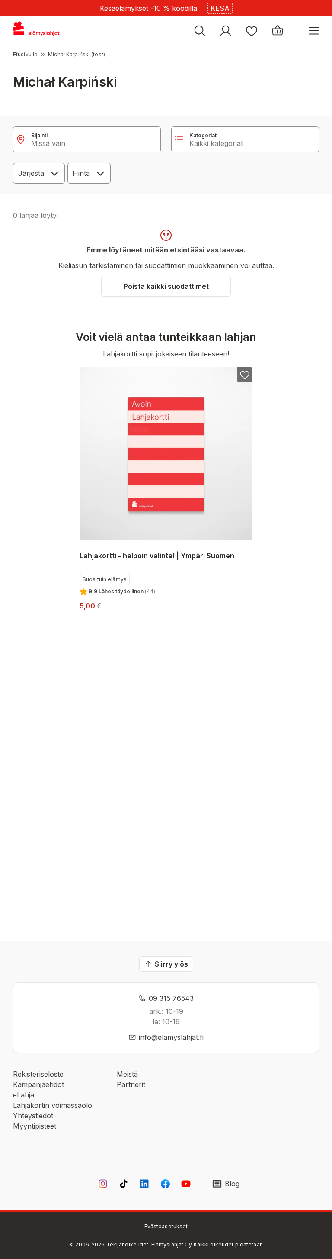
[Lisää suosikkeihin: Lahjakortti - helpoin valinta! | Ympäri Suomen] (244, 374)
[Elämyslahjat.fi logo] (37, 31)
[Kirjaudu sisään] (225, 30)
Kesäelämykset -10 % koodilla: (149, 8)
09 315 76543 (171, 998)
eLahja (23, 1095)
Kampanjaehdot (38, 1084)
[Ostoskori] (277, 30)
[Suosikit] (251, 30)
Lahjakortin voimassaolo (52, 1105)
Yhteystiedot (33, 1115)
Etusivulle (25, 54)
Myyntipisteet (34, 1126)
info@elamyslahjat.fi (171, 1037)
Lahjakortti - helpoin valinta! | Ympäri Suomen (157, 555)
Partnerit (131, 1084)
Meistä (127, 1074)
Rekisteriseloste (38, 1074)
